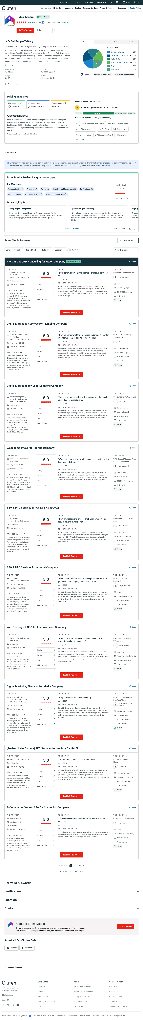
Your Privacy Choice (20, 1016)
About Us (41, 987)
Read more (8, 65)
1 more (81, 139)
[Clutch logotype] (9, 8)
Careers (40, 992)
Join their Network (63, 22)
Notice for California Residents (44, 1016)
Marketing (69, 8)
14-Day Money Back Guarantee (86, 997)
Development (46, 8)
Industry (45, 250)
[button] (14, 250)
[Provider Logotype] (9, 20)
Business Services (90, 8)
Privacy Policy (6, 1016)
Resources (122, 8)
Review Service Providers (83, 992)
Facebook (29, 948)
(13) (127, 194)
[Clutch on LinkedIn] (22, 1005)
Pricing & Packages (107, 8)
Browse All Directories (82, 987)
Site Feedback (7, 995)
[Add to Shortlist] (55, 30)
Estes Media (25, 17)
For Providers (101, 2)
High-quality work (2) (33, 194)
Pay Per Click (104, 129)
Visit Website (26, 30)
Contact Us (6, 1000)
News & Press (43, 997)
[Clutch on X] (8, 1005)
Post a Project (135, 8)
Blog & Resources (80, 1001)
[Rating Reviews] (21, 22)
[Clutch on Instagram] (13, 1005)
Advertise (113, 1001)
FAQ (39, 1006)
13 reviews (31, 22)
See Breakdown (120, 198)
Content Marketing (117, 52)
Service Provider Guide (118, 1006)
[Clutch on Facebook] (3, 1005)
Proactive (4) (32, 189)
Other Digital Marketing (85, 129)
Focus (101, 42)
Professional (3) (86, 189)
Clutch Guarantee (116, 997)
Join (137, 2)
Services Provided (13, 250)
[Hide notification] (136, 163)
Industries (116, 42)
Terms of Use (61, 1016)
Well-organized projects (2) (56, 194)
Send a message (126, 926)
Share (134, 261)
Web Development (120, 129)
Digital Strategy (116, 59)
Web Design (115, 69)
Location (58, 250)
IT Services (57, 8)
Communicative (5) (15, 189)
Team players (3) (14, 194)
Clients (131, 42)
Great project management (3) (64, 189)
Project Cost (31, 250)
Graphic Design (116, 66)
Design (78, 8)
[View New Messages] (117, 2)
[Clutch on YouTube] (18, 1005)
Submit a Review (126, 240)
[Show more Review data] (71, 312)
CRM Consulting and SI (104, 135)
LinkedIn (13, 948)
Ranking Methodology (46, 1001)
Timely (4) (45, 189)
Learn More (105, 166)
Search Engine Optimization (120, 62)
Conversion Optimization (119, 55)
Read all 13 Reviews (71, 228)
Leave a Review (88, 2)
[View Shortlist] (111, 2)
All (77, 123)
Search (64, 2)
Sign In (128, 2)
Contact (43, 30)
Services (86, 42)
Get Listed (113, 987)
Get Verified (113, 992)
